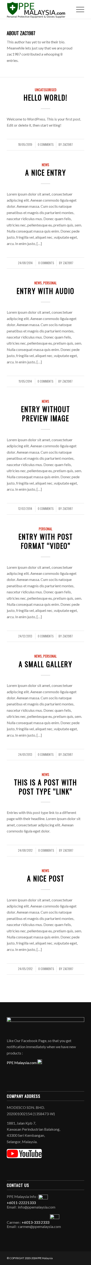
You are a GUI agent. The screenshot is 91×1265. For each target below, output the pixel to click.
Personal (50, 282)
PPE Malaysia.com (22, 1062)
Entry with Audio (45, 291)
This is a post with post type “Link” (45, 787)
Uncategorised (45, 89)
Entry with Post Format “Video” (45, 541)
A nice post (45, 878)
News (45, 164)
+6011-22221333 (21, 1202)
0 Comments (46, 144)
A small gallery (45, 664)
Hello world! (45, 97)
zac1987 (68, 144)
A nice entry (45, 172)
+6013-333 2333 (35, 1222)
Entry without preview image (45, 413)
